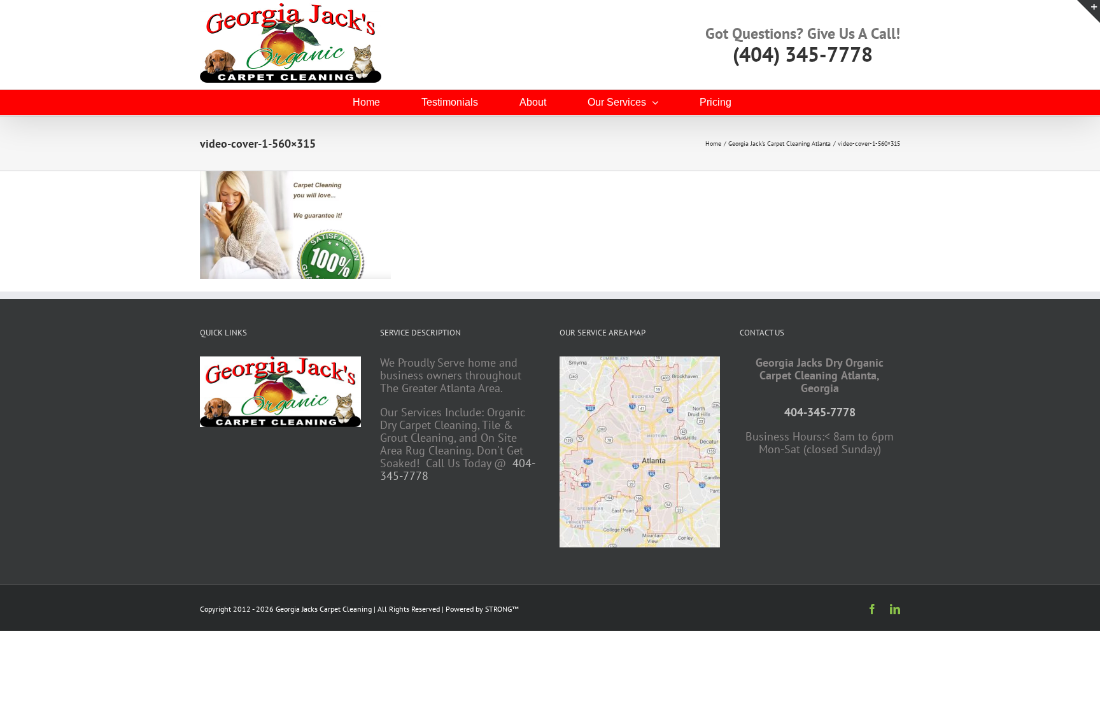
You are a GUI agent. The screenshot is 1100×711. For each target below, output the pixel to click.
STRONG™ (502, 609)
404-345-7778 (820, 412)
